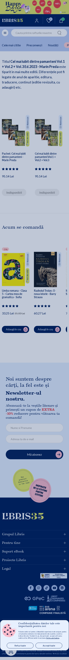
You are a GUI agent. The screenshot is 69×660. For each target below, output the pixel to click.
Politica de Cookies (52, 638)
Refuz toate (20, 645)
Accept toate (49, 645)
